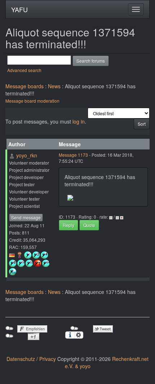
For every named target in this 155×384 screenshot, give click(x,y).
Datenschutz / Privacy (31, 358)
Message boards (24, 86)
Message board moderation (32, 101)
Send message (26, 217)
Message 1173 (73, 155)
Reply (68, 225)
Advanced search (24, 70)
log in (78, 121)
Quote (89, 225)
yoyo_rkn (26, 155)
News (54, 86)
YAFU (19, 9)
